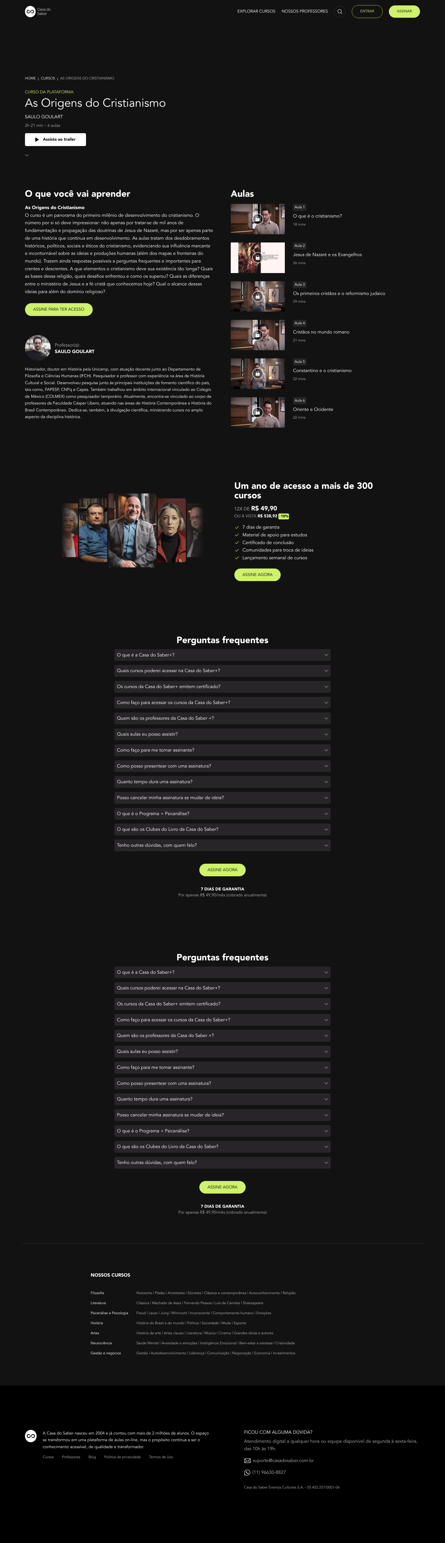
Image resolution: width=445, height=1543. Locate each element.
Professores (71, 1457)
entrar (367, 11)
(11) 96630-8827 (269, 1472)
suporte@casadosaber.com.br (283, 1460)
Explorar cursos (256, 11)
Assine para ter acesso (58, 309)
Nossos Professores (304, 11)
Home (30, 78)
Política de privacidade (122, 1457)
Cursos (48, 78)
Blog (92, 1457)
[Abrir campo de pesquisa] (340, 11)
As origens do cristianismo (87, 78)
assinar (404, 11)
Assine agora (258, 575)
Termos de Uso (161, 1457)
